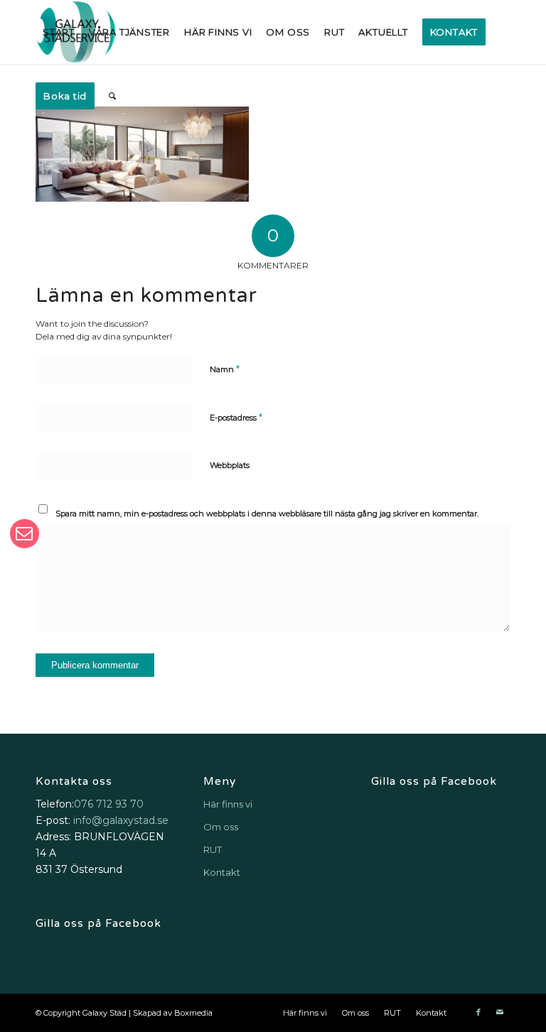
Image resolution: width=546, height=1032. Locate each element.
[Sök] (113, 96)
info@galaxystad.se (120, 820)
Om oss (220, 826)
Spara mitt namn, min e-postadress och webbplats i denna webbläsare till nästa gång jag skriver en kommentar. (266, 513)
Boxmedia (193, 1013)
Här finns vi (227, 804)
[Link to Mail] (499, 1012)
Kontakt (221, 872)
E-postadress (236, 417)
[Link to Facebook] (478, 1012)
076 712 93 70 (109, 804)
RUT (212, 849)
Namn (225, 368)
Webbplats (230, 465)
